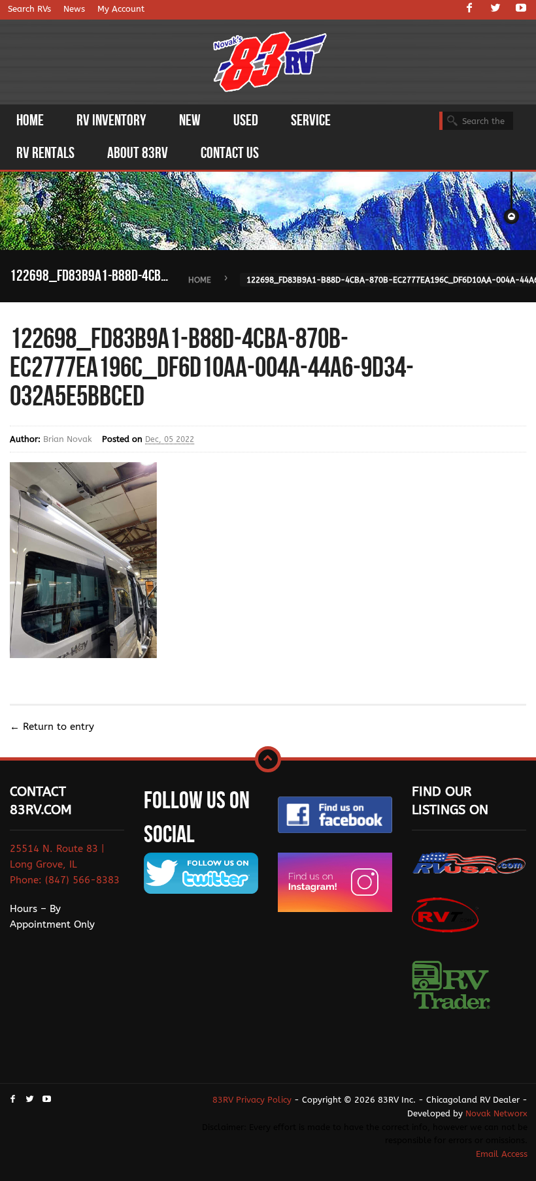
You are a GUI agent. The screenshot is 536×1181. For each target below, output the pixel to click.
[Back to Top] (268, 759)
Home (199, 280)
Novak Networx (496, 1113)
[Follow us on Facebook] (469, 9)
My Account (120, 9)
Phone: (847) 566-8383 (65, 880)
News (74, 9)
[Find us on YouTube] (521, 9)
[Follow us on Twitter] (495, 9)
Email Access (502, 1154)
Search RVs (29, 9)
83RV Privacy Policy (252, 1100)
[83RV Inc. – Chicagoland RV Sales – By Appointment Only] (270, 63)
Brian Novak (67, 439)
